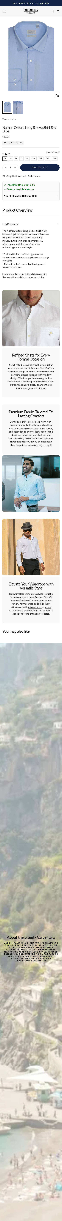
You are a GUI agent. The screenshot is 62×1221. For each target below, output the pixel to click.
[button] (4, 11)
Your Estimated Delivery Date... (31, 196)
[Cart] (58, 11)
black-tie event (45, 381)
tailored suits (35, 607)
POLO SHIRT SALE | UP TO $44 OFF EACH (31, 3)
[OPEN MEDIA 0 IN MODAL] (57, 95)
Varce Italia (9, 119)
